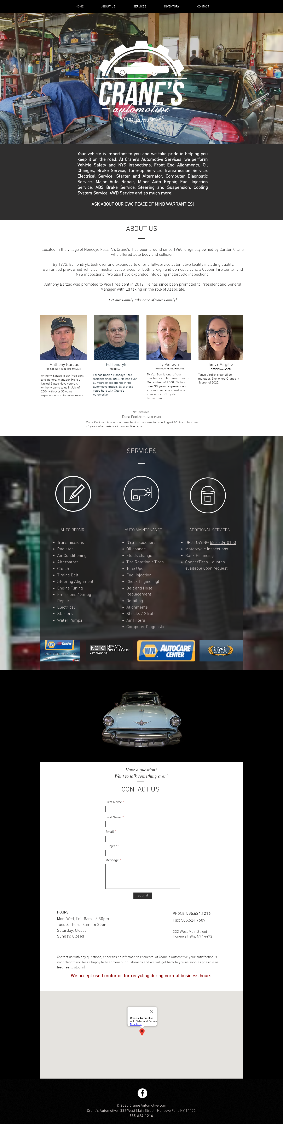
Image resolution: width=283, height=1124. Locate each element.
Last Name (113, 817)
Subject (111, 846)
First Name (113, 802)
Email (109, 832)
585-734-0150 (223, 542)
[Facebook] (142, 1093)
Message (112, 860)
